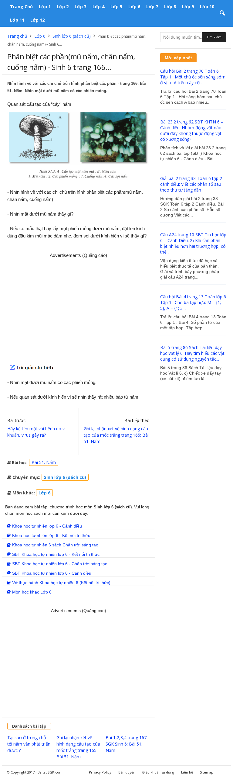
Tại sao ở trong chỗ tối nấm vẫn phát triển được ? (28, 744)
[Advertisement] (78, 308)
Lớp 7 (152, 6)
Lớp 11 (17, 20)
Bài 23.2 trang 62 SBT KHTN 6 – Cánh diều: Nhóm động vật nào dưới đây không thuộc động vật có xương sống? (191, 130)
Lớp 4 (98, 6)
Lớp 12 (37, 20)
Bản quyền (126, 772)
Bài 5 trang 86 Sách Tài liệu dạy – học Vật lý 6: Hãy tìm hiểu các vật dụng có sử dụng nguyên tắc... (192, 353)
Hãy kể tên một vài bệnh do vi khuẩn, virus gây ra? (36, 432)
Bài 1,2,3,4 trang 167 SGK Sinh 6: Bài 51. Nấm (126, 744)
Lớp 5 (116, 6)
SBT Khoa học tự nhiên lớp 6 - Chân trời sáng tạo (59, 563)
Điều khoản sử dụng (158, 772)
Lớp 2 (63, 6)
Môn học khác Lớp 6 (32, 592)
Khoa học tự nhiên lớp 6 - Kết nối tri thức (51, 535)
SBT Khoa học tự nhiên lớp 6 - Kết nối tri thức (56, 554)
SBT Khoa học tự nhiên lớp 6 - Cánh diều (51, 573)
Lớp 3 (80, 6)
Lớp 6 (134, 6)
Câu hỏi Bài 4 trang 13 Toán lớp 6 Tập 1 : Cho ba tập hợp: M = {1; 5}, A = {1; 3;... (193, 302)
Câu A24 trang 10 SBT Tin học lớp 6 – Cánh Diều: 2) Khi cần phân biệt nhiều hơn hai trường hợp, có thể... (193, 243)
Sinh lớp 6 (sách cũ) (71, 36)
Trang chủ (21, 6)
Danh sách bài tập (29, 726)
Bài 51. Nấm (44, 462)
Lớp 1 (45, 6)
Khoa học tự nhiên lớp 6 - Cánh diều (47, 526)
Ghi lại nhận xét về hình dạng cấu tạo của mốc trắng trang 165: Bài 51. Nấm (116, 435)
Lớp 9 (188, 6)
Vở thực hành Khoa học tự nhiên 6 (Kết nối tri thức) (61, 582)
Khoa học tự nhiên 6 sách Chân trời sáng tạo (55, 544)
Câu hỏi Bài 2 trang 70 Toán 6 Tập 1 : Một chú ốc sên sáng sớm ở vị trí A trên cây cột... (192, 76)
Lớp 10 (207, 6)
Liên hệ (187, 772)
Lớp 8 (170, 6)
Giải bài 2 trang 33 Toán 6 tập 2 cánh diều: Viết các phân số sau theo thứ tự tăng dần (191, 184)
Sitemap (206, 772)
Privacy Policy (100, 772)
